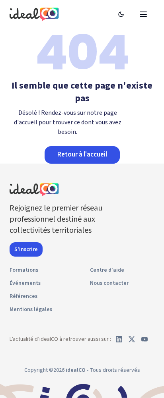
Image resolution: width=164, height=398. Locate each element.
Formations (24, 270)
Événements (25, 283)
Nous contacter (109, 283)
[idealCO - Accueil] (35, 14)
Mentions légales (31, 309)
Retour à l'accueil (82, 154)
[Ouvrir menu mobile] (143, 14)
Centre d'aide (107, 270)
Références (23, 296)
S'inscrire (26, 249)
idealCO (76, 370)
